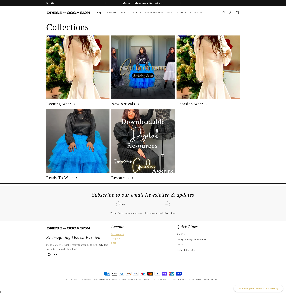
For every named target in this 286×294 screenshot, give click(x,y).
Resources (120, 177)
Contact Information (186, 250)
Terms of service (178, 279)
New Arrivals (123, 104)
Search (180, 245)
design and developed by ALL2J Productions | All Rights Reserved (114, 279)
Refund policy (149, 279)
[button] (100, 13)
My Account (117, 234)
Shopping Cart (118, 238)
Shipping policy (195, 279)
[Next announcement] (180, 3)
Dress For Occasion (80, 279)
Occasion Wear (190, 104)
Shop (113, 243)
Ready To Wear (59, 177)
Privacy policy (164, 279)
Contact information (212, 279)
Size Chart (181, 234)
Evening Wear (58, 104)
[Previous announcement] (105, 3)
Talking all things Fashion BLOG (192, 239)
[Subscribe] (166, 204)
